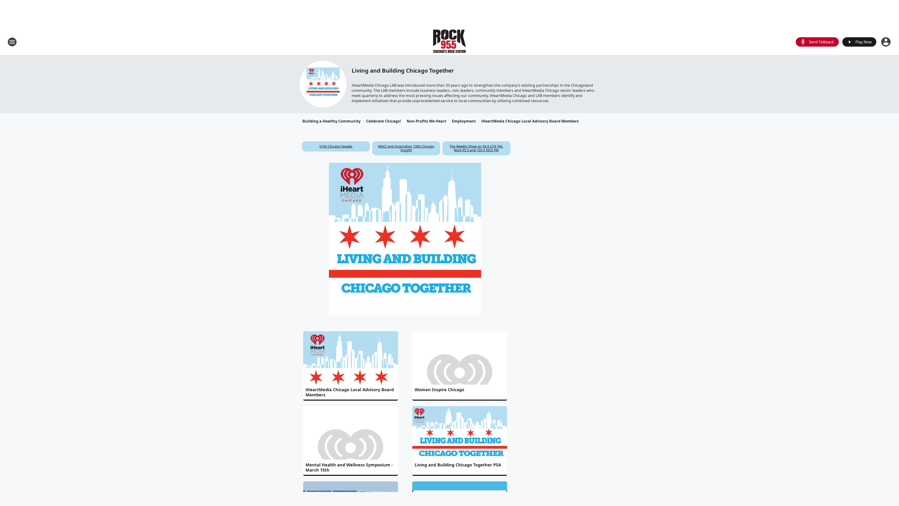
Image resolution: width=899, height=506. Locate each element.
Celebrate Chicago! (383, 121)
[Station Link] (449, 42)
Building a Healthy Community (331, 121)
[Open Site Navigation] (12, 42)
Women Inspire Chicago (439, 389)
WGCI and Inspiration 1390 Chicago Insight (406, 148)
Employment (464, 121)
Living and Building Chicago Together (403, 70)
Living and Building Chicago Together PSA (458, 464)
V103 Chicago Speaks (335, 146)
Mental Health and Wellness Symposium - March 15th (349, 467)
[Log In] (886, 42)
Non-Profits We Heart (426, 121)
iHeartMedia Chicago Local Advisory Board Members (530, 121)
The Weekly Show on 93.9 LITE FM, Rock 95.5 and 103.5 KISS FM (476, 148)
